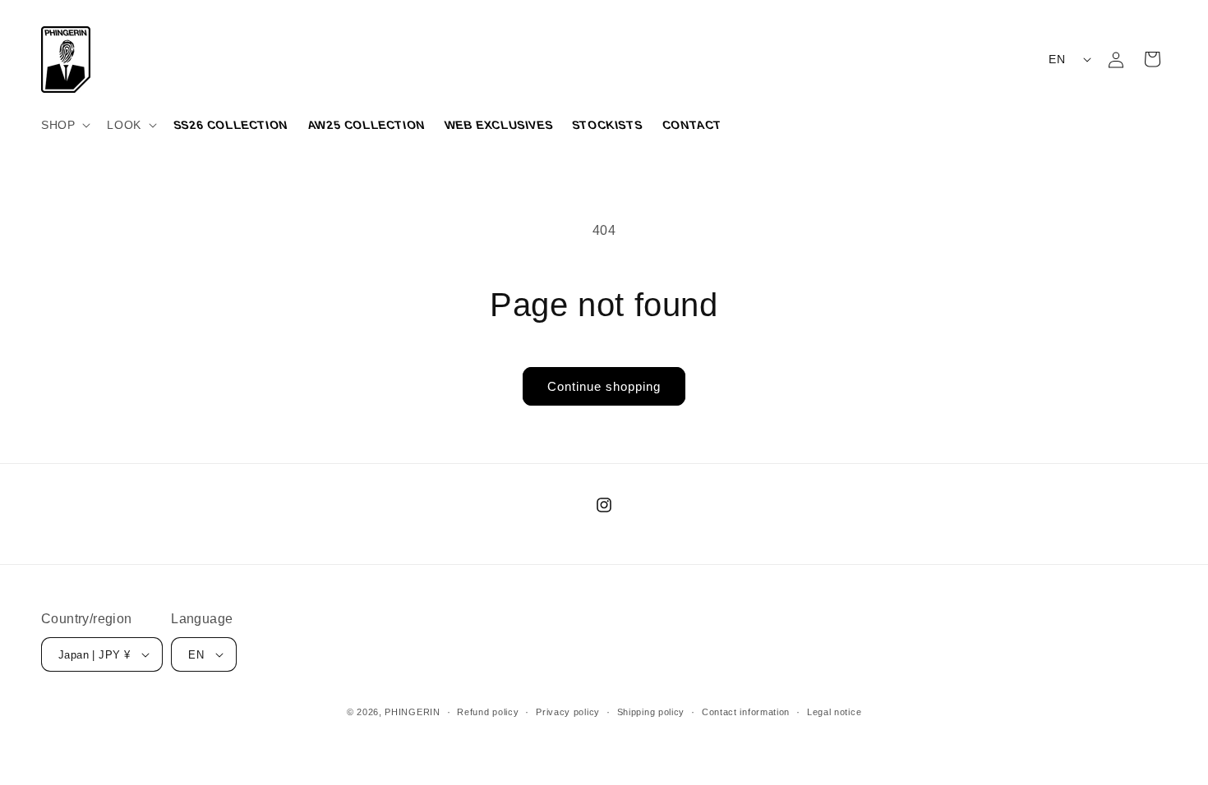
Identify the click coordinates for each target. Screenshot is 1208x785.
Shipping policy (651, 712)
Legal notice (834, 712)
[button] (64, 125)
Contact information (746, 712)
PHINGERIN (412, 712)
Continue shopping (604, 386)
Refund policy (488, 712)
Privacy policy (568, 712)
